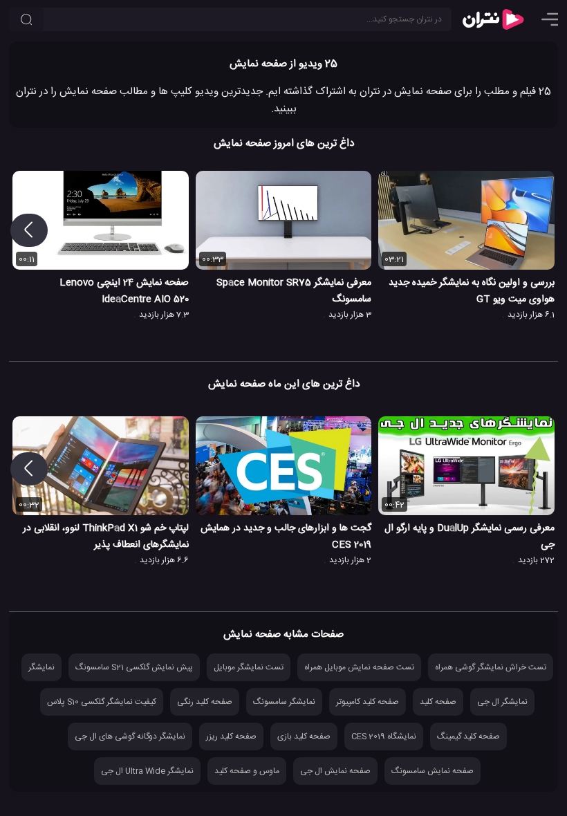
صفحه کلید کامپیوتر (367, 702)
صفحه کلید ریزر (231, 736)
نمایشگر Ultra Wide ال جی (147, 771)
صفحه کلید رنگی (204, 702)
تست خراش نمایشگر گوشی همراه (490, 667)
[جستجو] (26, 19)
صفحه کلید (438, 702)
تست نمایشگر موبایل (249, 667)
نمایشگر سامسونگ (284, 702)
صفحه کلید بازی (304, 736)
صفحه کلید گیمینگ (468, 736)
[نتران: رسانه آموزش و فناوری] (493, 19)
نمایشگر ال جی (502, 702)
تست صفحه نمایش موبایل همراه (359, 667)
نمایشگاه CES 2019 (383, 736)
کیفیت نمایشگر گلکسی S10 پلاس (101, 702)
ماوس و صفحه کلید (246, 771)
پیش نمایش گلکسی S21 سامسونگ (134, 667)
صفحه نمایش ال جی (335, 771)
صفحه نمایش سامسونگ (432, 771)
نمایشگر (41, 667)
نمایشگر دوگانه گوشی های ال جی (130, 736)
